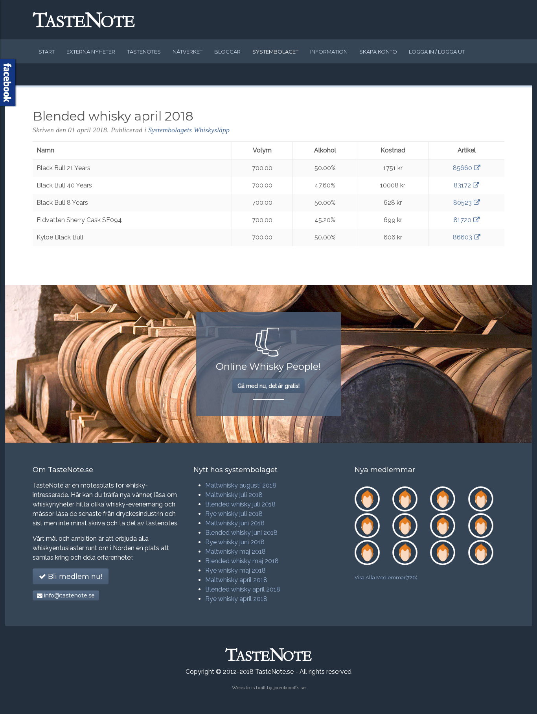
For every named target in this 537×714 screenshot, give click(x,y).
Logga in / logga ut (437, 51)
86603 (462, 237)
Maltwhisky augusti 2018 (240, 485)
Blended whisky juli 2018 (240, 504)
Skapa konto (378, 51)
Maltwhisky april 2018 (236, 580)
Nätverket (187, 51)
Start (47, 51)
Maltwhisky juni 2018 (235, 523)
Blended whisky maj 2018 (242, 561)
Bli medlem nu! (74, 576)
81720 (462, 220)
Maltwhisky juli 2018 (234, 495)
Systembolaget (275, 51)
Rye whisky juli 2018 (234, 513)
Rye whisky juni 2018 (235, 542)
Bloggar (227, 51)
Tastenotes (144, 51)
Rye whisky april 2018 (236, 599)
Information (329, 51)
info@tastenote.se (68, 595)
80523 (462, 202)
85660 (462, 168)
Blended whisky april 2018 (242, 589)
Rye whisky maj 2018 (235, 570)
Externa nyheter (90, 51)
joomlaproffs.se (289, 687)
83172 (462, 185)
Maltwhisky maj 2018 (235, 551)
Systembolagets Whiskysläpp (189, 130)
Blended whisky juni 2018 (241, 532)
